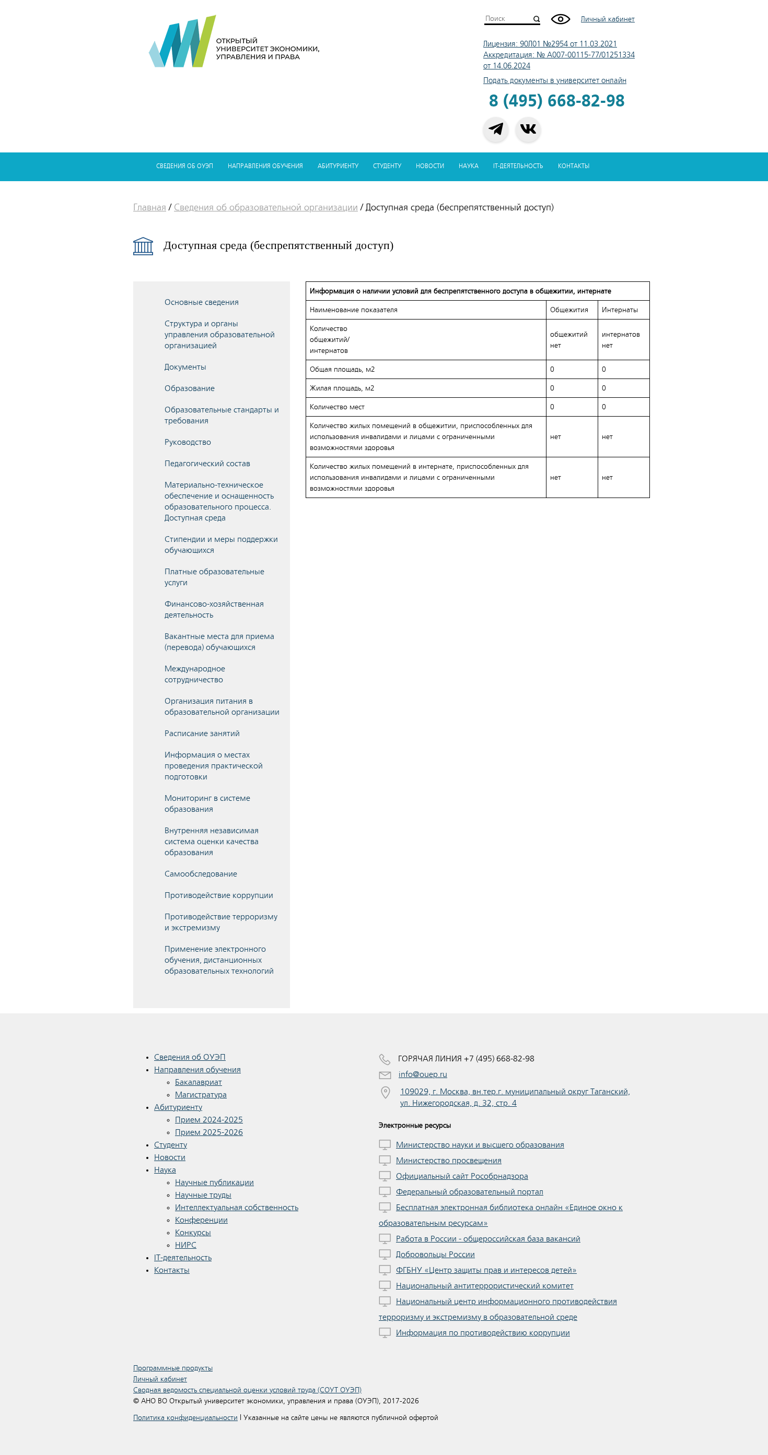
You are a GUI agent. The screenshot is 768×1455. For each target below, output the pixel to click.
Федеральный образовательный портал (469, 1192)
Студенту (387, 166)
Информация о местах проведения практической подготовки (214, 766)
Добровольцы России (435, 1254)
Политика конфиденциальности (185, 1418)
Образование (190, 388)
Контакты (573, 166)
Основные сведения (202, 302)
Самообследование (201, 874)
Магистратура (201, 1094)
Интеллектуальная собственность (236, 1207)
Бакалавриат (198, 1082)
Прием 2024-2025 (209, 1120)
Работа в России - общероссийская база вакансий (488, 1239)
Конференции (201, 1220)
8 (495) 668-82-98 (557, 101)
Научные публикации (214, 1182)
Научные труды (203, 1195)
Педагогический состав (207, 463)
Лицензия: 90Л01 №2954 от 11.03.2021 (550, 44)
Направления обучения (265, 166)
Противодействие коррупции (219, 895)
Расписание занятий (202, 733)
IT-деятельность (518, 166)
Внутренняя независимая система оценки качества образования (212, 841)
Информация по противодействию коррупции (483, 1333)
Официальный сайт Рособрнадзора (462, 1176)
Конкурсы (193, 1232)
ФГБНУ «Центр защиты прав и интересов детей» (486, 1270)
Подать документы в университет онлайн (554, 80)
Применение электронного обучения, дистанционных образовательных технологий (219, 960)
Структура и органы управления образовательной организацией (220, 334)
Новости (430, 166)
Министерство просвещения (449, 1160)
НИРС (185, 1245)
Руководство (188, 442)
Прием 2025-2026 (209, 1132)
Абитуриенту (338, 166)
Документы (185, 367)
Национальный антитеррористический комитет (485, 1286)
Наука (469, 166)
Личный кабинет (608, 19)
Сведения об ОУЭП (184, 166)
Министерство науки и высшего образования (480, 1145)
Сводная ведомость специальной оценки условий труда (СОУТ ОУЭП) (247, 1390)
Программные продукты (173, 1368)
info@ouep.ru (423, 1074)
